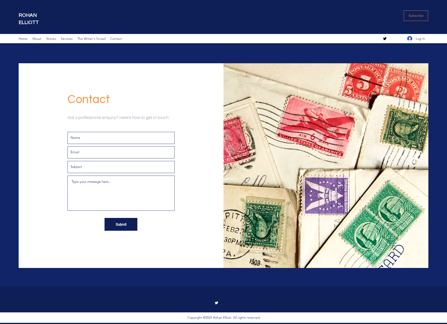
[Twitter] (385, 38)
